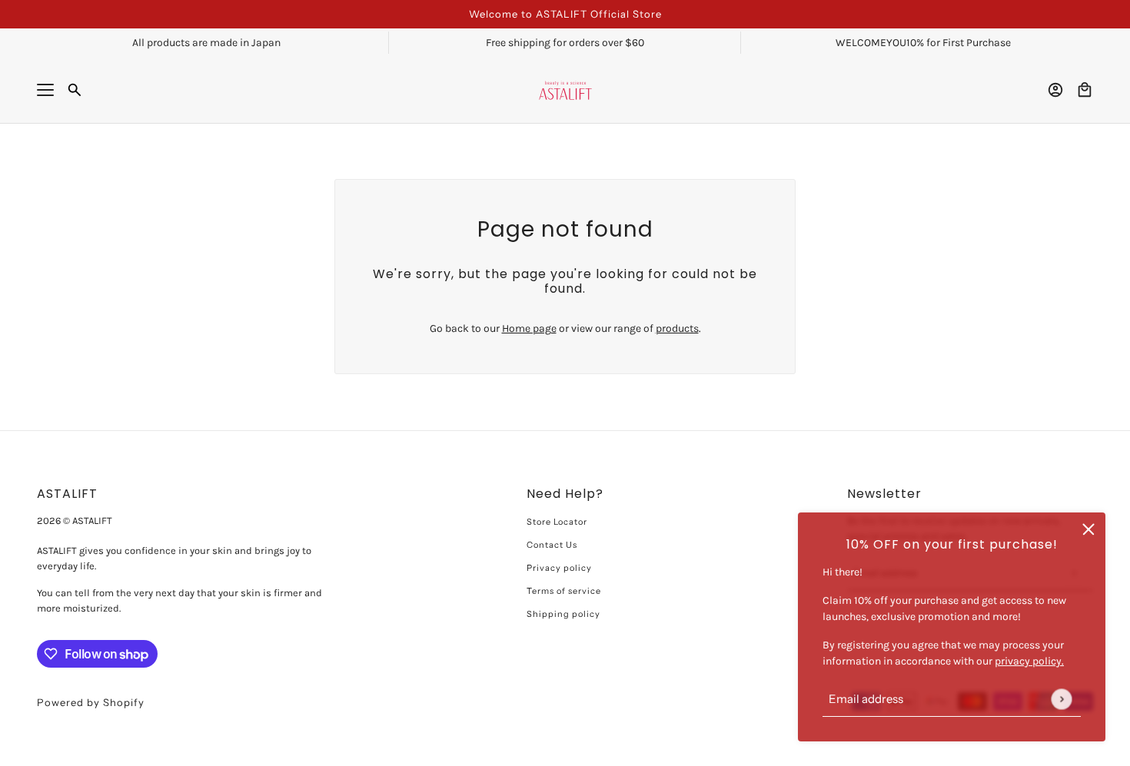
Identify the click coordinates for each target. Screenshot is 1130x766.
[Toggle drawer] (45, 90)
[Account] (1055, 89)
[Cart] (1084, 89)
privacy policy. (1029, 661)
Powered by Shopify (91, 702)
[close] (1088, 529)
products (677, 328)
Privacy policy (559, 567)
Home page (529, 328)
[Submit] (1061, 698)
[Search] (74, 89)
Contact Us (552, 544)
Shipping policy (563, 613)
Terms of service (564, 590)
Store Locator (557, 521)
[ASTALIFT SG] (565, 90)
